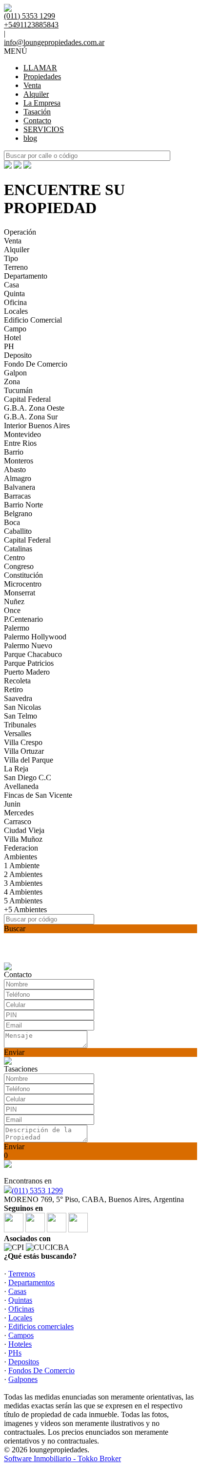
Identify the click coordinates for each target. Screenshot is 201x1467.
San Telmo (20, 716)
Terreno (16, 267)
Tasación (37, 112)
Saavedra (18, 698)
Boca (12, 522)
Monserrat (19, 593)
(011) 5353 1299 (37, 1190)
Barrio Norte (23, 505)
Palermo (16, 628)
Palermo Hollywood (35, 637)
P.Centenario (23, 619)
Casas (17, 1291)
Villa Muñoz (23, 839)
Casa (11, 285)
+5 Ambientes (25, 909)
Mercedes (19, 813)
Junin (12, 804)
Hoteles (20, 1344)
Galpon (15, 373)
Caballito (18, 531)
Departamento (25, 276)
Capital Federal (27, 399)
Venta (32, 85)
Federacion (21, 848)
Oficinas (21, 1309)
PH (9, 346)
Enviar (14, 1052)
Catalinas (18, 549)
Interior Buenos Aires (37, 425)
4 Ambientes (23, 892)
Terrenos (21, 1274)
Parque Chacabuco (33, 654)
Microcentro (22, 584)
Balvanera (19, 487)
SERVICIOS (43, 129)
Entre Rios (20, 443)
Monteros (18, 461)
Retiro (13, 689)
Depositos (23, 1362)
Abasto (15, 469)
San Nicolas (22, 707)
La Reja (16, 769)
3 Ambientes (23, 883)
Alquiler (36, 94)
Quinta (14, 293)
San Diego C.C (27, 777)
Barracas (17, 496)
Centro (14, 557)
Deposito (18, 355)
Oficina (15, 302)
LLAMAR (40, 68)
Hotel (12, 337)
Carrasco (17, 821)
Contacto (37, 120)
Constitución (23, 575)
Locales (16, 311)
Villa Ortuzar (24, 751)
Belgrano (18, 513)
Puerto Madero (27, 672)
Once (12, 610)
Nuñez (14, 601)
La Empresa (41, 103)
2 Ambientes (23, 874)
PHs (14, 1353)
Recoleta (17, 681)
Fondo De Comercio (35, 364)
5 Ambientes (23, 901)
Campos (21, 1335)
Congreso (19, 566)
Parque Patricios (29, 663)
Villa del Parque (28, 760)
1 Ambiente (22, 865)
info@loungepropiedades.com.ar (54, 42)
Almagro (17, 478)
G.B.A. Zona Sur (31, 417)
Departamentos (31, 1282)
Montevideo (22, 434)
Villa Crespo (23, 742)
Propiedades (42, 76)
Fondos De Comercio (41, 1370)
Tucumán (18, 390)
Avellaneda (21, 786)
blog (30, 138)
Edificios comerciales (41, 1326)
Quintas (20, 1300)
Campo (15, 329)
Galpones (23, 1379)
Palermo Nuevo (28, 645)
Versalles (17, 733)
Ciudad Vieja (24, 830)
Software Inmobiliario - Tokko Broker (62, 1458)
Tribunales (20, 725)
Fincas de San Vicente (38, 795)
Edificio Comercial (33, 320)
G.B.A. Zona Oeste (34, 408)
